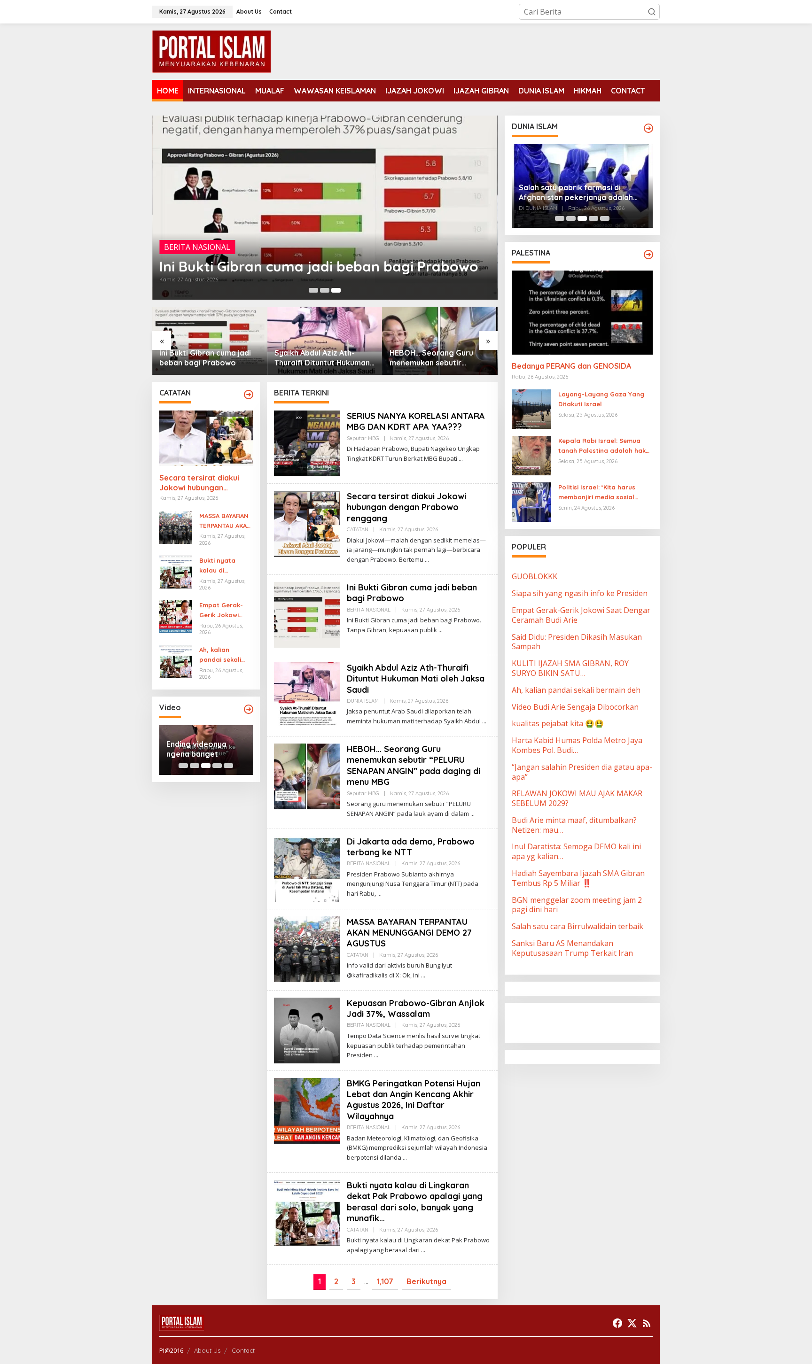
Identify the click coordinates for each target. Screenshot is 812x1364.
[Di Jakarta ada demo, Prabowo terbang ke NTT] (379, 894)
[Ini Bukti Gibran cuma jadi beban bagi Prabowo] (440, 630)
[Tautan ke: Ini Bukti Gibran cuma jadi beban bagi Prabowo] (325, 208)
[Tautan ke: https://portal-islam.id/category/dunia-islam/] (648, 128)
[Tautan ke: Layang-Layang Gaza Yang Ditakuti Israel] (531, 408)
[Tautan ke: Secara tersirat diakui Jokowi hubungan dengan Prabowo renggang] (206, 438)
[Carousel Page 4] (217, 765)
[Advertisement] (587, 1022)
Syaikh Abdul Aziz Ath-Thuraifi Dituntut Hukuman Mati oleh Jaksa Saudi (322, 358)
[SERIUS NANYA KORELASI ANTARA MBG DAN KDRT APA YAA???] (461, 459)
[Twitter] (632, 1323)
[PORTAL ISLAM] (211, 51)
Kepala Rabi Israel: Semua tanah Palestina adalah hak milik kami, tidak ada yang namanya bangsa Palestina (602, 446)
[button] (652, 12)
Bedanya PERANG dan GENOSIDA (571, 366)
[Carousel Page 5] (228, 765)
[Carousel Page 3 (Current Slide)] (336, 290)
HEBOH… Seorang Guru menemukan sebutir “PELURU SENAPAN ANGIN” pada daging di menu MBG (437, 358)
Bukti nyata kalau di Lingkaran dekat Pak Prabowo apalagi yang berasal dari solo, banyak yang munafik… (224, 566)
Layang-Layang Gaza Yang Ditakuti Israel (601, 399)
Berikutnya (426, 1281)
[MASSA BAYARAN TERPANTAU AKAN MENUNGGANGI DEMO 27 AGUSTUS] (423, 975)
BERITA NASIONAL (197, 247)
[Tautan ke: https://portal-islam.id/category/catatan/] (248, 394)
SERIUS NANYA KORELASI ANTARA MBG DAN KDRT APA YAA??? (416, 421)
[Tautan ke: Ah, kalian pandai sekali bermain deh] (175, 661)
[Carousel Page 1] (313, 290)
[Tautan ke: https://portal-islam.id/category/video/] (248, 709)
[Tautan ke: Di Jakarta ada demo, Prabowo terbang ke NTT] (307, 868)
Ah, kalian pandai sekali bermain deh (220, 655)
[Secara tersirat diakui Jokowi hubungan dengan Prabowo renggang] (427, 560)
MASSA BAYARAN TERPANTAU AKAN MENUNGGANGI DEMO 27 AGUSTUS (225, 521)
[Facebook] (617, 1323)
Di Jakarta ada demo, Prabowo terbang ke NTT (411, 847)
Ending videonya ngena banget (196, 749)
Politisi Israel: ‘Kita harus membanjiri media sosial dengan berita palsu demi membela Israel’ (599, 493)
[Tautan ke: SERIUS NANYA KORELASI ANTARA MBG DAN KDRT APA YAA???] (307, 442)
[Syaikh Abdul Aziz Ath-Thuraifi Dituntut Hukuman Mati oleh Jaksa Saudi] (484, 721)
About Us (207, 1350)
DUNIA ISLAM (363, 701)
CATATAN (357, 529)
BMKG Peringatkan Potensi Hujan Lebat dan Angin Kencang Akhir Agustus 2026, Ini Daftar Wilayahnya (413, 1100)
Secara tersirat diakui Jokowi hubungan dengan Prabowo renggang (199, 483)
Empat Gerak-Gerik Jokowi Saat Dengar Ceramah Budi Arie (221, 610)
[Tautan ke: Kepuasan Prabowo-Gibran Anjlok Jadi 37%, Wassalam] (307, 1029)
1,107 (385, 1281)
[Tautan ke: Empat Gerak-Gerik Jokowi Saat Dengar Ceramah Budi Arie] (175, 616)
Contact (243, 1350)
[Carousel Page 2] (324, 290)
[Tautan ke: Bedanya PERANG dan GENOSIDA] (582, 312)
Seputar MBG (363, 438)
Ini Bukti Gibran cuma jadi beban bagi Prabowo (318, 266)
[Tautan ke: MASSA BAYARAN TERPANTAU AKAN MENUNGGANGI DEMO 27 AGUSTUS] (175, 526)
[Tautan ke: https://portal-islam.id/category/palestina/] (648, 254)
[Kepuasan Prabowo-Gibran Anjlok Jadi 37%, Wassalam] (376, 1055)
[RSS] (646, 1323)
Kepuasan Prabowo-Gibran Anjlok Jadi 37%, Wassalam (415, 1008)
